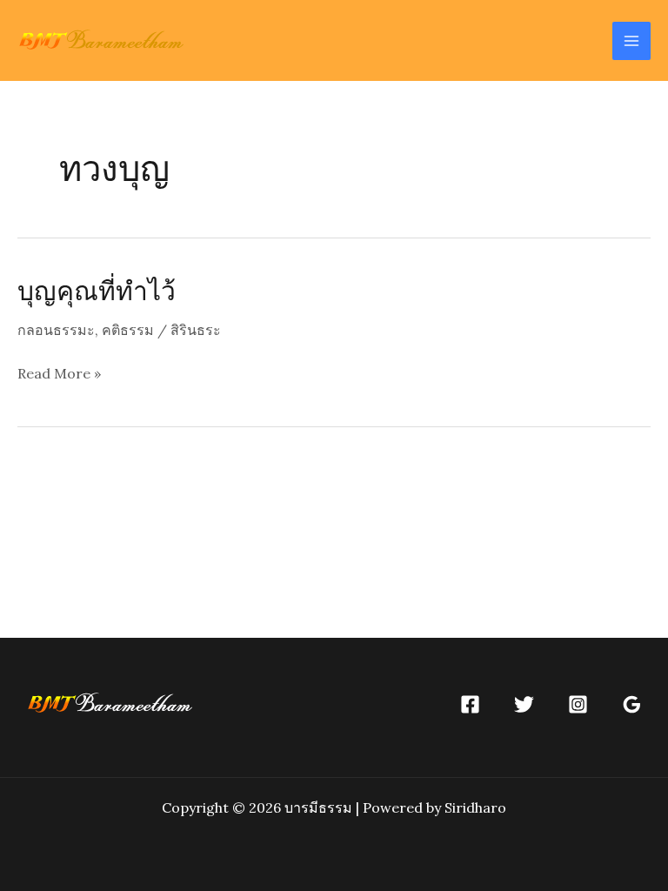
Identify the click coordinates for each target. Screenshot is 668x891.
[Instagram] (578, 704)
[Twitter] (524, 704)
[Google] (632, 704)
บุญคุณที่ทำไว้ (96, 289)
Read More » (59, 375)
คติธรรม (128, 329)
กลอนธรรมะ (56, 329)
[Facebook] (470, 704)
